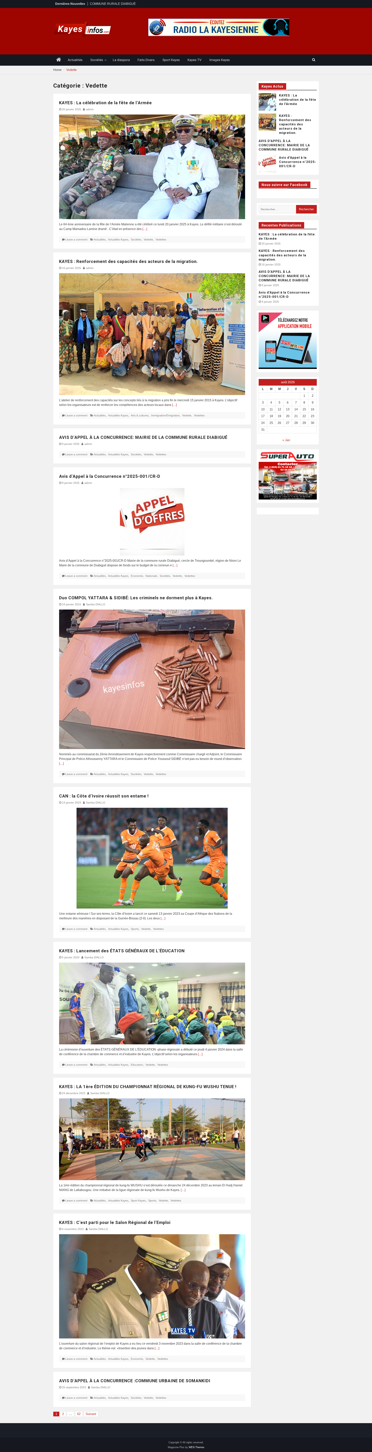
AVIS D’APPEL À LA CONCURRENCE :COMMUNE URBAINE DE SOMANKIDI (134, 1380)
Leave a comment (76, 239)
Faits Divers (146, 60)
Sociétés (96, 60)
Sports (135, 928)
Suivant (91, 1414)
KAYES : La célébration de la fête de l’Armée (106, 102)
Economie (137, 575)
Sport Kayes (171, 60)
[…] (144, 229)
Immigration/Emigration (165, 415)
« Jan (286, 440)
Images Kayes (219, 60)
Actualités (75, 60)
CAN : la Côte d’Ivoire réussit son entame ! (104, 796)
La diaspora (121, 60)
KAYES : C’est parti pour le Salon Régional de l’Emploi (115, 1222)
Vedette (148, 239)
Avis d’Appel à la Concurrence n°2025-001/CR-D (109, 476)
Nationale (151, 575)
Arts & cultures (140, 415)
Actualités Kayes (118, 239)
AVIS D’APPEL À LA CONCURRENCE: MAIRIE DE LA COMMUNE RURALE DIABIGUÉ (143, 437)
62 (79, 1414)
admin (90, 109)
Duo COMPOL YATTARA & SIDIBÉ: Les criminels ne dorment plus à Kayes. (136, 597)
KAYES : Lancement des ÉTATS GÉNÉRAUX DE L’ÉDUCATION (122, 950)
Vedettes (161, 239)
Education (137, 1064)
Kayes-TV (195, 60)
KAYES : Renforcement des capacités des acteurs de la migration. (128, 261)
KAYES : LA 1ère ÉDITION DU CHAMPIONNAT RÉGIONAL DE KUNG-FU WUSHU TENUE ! (147, 1086)
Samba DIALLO (95, 604)
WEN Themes (196, 1447)
